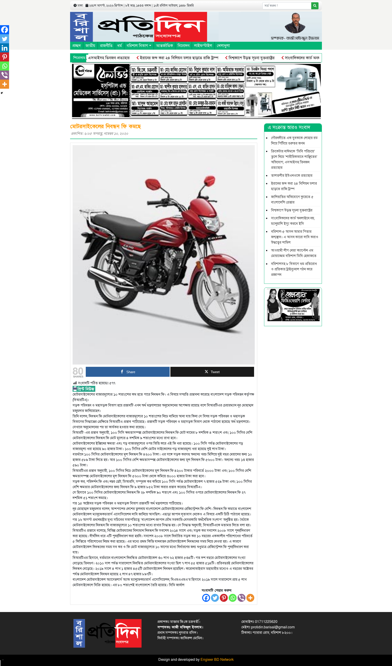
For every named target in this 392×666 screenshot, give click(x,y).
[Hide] (2, 93)
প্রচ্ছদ (76, 45)
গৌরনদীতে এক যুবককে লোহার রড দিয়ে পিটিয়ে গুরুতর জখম (294, 140)
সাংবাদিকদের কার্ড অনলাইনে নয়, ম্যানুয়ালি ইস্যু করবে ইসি (312, 58)
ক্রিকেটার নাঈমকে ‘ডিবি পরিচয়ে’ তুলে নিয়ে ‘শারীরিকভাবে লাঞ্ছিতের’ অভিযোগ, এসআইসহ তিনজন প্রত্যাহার (294, 159)
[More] (250, 598)
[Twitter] (215, 598)
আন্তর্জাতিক (164, 45)
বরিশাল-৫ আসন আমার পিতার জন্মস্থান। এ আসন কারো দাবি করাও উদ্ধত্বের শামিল (294, 237)
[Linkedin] (4, 47)
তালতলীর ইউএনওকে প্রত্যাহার (291, 175)
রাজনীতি (106, 45)
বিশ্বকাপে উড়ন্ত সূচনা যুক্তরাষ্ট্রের (235, 58)
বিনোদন (183, 45)
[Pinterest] (224, 598)
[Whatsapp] (233, 598)
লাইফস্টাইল (203, 45)
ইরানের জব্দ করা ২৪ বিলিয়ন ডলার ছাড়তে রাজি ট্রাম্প (163, 58)
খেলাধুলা (223, 45)
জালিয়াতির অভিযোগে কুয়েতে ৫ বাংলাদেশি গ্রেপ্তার (292, 199)
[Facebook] (206, 598)
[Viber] (241, 598)
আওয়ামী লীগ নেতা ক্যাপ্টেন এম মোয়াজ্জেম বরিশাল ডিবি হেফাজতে (293, 253)
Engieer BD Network (217, 659)
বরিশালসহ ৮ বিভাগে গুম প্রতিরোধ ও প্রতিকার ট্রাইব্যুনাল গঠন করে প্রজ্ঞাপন (294, 269)
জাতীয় (90, 45)
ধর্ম (119, 45)
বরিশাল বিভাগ (137, 45)
